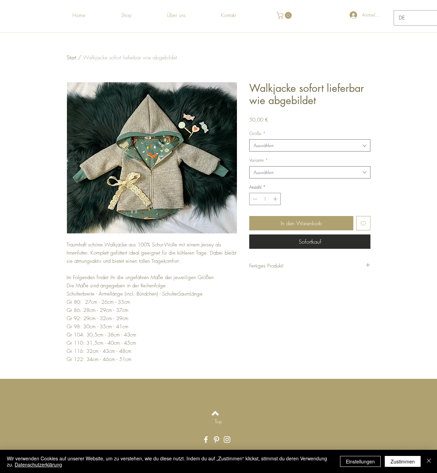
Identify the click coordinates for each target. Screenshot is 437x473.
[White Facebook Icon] (205, 439)
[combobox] (309, 145)
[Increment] (276, 199)
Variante (258, 160)
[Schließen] (429, 461)
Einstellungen (360, 461)
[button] (285, 15)
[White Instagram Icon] (227, 439)
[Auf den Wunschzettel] (363, 223)
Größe (257, 133)
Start (71, 57)
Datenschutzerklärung (38, 464)
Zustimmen (403, 461)
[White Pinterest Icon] (216, 439)
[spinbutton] (265, 199)
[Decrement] (254, 199)
